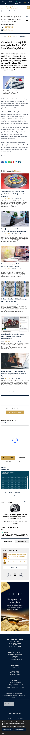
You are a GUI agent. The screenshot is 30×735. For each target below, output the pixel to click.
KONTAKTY (15, 665)
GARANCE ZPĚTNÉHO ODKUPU (15, 687)
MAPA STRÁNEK (15, 674)
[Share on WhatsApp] (9, 162)
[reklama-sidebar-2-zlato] (15, 606)
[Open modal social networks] (19, 162)
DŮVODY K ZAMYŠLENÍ (15, 659)
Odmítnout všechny (19, 729)
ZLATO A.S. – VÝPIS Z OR (15, 654)
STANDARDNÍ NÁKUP (15, 682)
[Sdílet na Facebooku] (2, 162)
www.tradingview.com (6, 422)
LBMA (5, 468)
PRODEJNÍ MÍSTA (15, 673)
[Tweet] (6, 162)
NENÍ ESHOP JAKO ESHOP (15, 684)
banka (12, 39)
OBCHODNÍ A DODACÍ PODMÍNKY (15, 686)
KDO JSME (15, 656)
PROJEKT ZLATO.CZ (15, 652)
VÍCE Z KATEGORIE (15, 391)
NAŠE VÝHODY (15, 658)
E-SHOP (15, 680)
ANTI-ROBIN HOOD (15, 643)
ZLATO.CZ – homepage (15, 639)
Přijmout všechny (7, 729)
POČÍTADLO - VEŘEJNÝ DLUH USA (15, 494)
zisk (19, 39)
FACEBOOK (15, 668)
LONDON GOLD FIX (15, 646)
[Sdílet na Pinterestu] (12, 162)
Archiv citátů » (24, 502)
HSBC (15, 39)
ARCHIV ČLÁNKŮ (15, 641)
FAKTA (15, 645)
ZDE (23, 726)
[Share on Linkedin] (16, 162)
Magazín (17, 171)
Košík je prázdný (15, 412)
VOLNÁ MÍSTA (15, 671)
